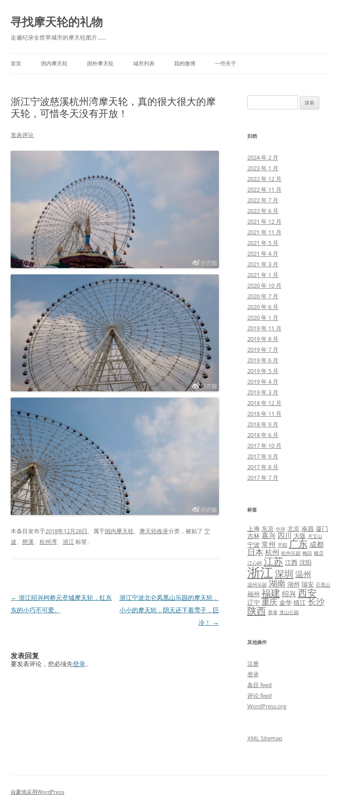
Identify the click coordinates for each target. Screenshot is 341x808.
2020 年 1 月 (262, 318)
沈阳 (305, 562)
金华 (285, 602)
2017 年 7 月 (262, 478)
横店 (319, 553)
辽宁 (253, 602)
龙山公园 (289, 612)
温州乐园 (257, 585)
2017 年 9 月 (262, 456)
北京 (293, 528)
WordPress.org (266, 706)
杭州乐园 (291, 553)
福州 (253, 594)
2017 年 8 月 (262, 467)
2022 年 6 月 (262, 211)
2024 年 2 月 (262, 157)
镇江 (299, 602)
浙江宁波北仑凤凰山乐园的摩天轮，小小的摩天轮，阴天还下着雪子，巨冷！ (169, 610)
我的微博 (184, 63)
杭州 (272, 552)
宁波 (253, 544)
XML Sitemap (264, 738)
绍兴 (289, 594)
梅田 (307, 553)
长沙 (316, 601)
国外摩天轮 (100, 63)
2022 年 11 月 (264, 189)
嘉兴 (269, 535)
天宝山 (315, 536)
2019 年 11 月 (264, 328)
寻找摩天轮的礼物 (57, 21)
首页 (16, 63)
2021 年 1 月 (262, 275)
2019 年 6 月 (262, 360)
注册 (253, 663)
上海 (253, 528)
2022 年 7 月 (262, 200)
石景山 (323, 585)
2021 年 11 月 (264, 232)
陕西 (256, 610)
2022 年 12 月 (264, 179)
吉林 (253, 535)
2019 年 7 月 (262, 350)
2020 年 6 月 (262, 307)
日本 (255, 552)
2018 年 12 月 (264, 403)
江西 (291, 562)
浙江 (68, 542)
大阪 (299, 535)
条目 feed (259, 685)
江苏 (273, 561)
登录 (79, 663)
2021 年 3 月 (262, 264)
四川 (285, 535)
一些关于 (225, 63)
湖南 (277, 583)
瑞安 (307, 584)
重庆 (270, 601)
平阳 (282, 545)
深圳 (284, 573)
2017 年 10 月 (264, 446)
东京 (268, 528)
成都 (316, 544)
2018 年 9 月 (262, 424)
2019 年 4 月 (262, 382)
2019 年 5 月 (262, 371)
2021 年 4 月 (262, 253)
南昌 (307, 528)
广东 (298, 543)
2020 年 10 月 (264, 285)
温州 (303, 574)
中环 (280, 529)
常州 (269, 544)
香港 (273, 612)
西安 (307, 593)
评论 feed (259, 695)
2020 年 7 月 (262, 296)
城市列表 (144, 63)
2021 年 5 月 (262, 243)
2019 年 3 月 (262, 392)
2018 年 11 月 (264, 414)
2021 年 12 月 (264, 221)
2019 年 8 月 (262, 339)
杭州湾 (48, 542)
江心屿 (254, 563)
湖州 (293, 584)
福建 (271, 592)
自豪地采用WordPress (37, 792)
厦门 (322, 528)
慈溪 (28, 542)
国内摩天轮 (54, 63)
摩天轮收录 (153, 531)
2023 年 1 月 (262, 168)
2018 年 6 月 (262, 435)
